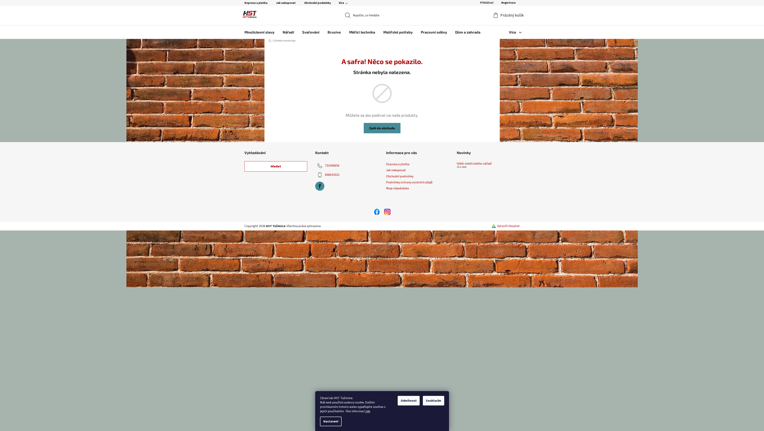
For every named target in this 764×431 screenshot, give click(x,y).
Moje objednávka (397, 188)
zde (367, 411)
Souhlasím (433, 400)
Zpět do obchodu (382, 128)
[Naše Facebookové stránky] (377, 212)
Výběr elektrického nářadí (474, 164)
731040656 (332, 165)
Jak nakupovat (286, 3)
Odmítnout (409, 400)
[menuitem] (259, 32)
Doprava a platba (255, 3)
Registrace (508, 3)
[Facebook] (319, 186)
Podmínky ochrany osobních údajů (409, 182)
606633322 (332, 175)
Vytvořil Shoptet (508, 226)
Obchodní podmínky (317, 3)
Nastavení (330, 421)
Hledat (276, 166)
